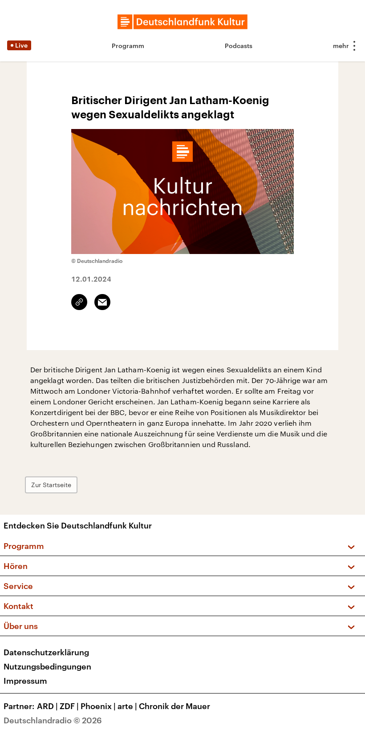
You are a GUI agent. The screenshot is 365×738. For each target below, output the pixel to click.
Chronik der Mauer (174, 706)
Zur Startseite (51, 484)
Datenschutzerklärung (46, 652)
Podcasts (238, 45)
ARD (47, 706)
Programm (128, 45)
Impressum (25, 681)
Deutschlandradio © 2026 (53, 720)
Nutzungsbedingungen (47, 666)
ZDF (69, 706)
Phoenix (98, 706)
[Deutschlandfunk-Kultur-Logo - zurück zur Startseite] (182, 22)
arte (127, 706)
